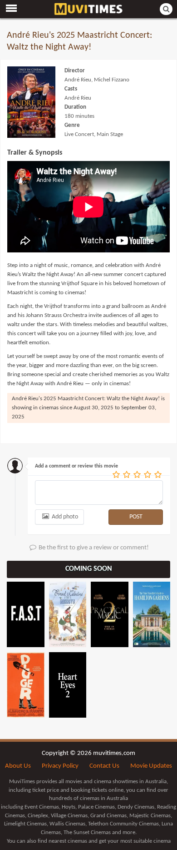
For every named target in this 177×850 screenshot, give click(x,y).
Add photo (64, 516)
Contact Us (104, 766)
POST (136, 516)
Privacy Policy (60, 766)
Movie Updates (151, 766)
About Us (18, 766)
